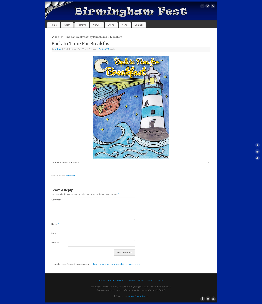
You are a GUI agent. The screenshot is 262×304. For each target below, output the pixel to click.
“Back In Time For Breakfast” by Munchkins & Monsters (86, 37)
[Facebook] (202, 7)
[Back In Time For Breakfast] (131, 107)
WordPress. (142, 296)
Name (55, 224)
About (67, 24)
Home (53, 24)
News (124, 24)
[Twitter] (207, 7)
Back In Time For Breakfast (68, 162)
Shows (111, 24)
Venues (97, 24)
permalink (70, 175)
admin (58, 49)
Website (55, 242)
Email (54, 233)
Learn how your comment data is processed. (116, 263)
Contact (139, 24)
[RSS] (213, 7)
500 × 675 (104, 49)
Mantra (131, 296)
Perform (82, 24)
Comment (55, 201)
